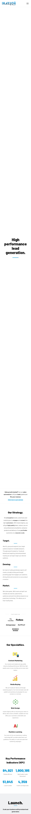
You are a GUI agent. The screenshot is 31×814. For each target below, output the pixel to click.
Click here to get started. (15, 500)
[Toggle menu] (27, 3)
